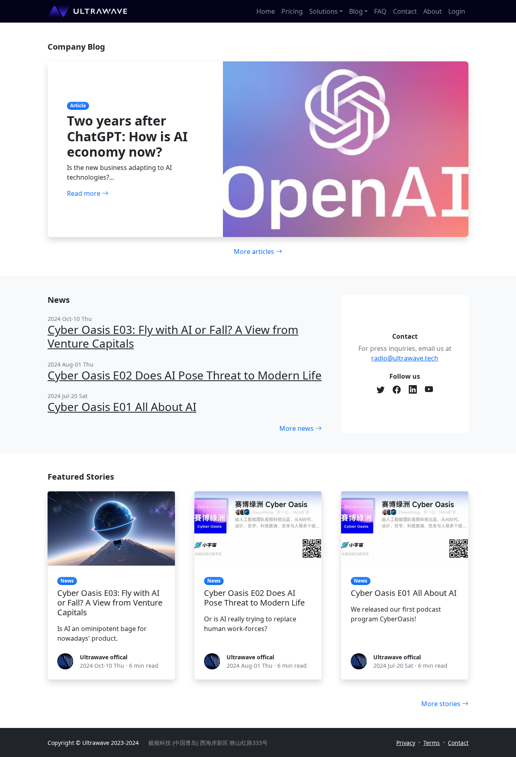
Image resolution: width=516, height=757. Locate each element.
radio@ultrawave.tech (404, 358)
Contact (405, 11)
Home (265, 11)
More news (297, 428)
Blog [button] (356, 11)
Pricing (292, 11)
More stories (441, 703)
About (432, 11)
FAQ (380, 11)
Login (456, 11)
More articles (255, 251)
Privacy (405, 743)
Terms (431, 743)
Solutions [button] (323, 11)
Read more (84, 193)
